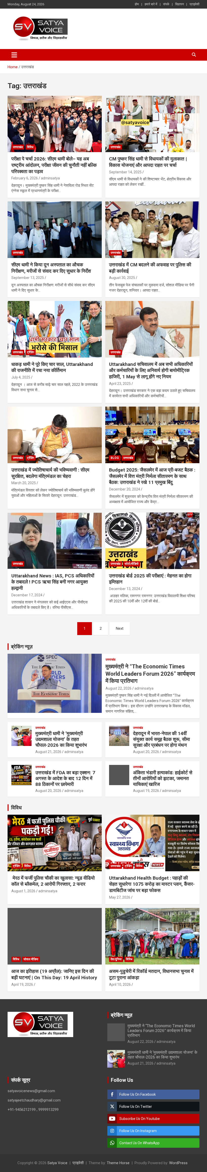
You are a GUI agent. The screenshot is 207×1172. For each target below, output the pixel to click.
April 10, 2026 (120, 984)
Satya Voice (57, 1163)
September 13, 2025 (27, 278)
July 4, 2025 (20, 377)
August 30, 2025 (122, 278)
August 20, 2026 (146, 752)
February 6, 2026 (24, 178)
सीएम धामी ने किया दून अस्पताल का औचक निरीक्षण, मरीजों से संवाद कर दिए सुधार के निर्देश (51, 268)
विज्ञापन (179, 4)
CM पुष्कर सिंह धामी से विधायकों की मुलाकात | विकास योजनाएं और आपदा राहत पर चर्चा (148, 162)
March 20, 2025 (23, 483)
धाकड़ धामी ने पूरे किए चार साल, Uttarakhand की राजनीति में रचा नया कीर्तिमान (52, 367)
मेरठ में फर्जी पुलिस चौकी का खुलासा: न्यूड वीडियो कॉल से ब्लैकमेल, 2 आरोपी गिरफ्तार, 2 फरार (53, 881)
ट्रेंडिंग (30, 352)
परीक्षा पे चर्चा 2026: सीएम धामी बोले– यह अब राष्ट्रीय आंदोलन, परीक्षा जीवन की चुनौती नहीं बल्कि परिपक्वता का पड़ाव (54, 165)
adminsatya (50, 178)
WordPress (178, 1163)
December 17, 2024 (26, 595)
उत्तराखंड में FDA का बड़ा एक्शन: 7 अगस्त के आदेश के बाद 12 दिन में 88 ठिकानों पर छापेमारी (65, 778)
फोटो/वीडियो (132, 564)
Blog (115, 458)
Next (119, 628)
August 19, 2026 (146, 791)
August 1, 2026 (23, 891)
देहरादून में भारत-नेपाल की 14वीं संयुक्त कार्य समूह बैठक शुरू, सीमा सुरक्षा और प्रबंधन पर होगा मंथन (161, 739)
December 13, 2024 (124, 589)
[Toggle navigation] (14, 55)
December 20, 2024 (124, 489)
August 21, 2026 (48, 752)
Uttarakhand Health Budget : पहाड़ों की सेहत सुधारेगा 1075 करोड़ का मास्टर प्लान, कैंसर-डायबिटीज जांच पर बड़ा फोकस (152, 884)
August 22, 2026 (119, 688)
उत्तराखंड (18, 147)
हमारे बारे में (151, 4)
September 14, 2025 (125, 172)
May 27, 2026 (119, 897)
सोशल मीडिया (30, 959)
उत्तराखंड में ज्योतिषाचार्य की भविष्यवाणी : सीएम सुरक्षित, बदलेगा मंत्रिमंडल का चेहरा (50, 473)
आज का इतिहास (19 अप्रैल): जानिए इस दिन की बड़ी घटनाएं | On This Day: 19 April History (54, 974)
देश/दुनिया (116, 959)
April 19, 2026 (22, 984)
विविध (30, 147)
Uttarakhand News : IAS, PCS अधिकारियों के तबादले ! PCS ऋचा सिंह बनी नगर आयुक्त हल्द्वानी (52, 582)
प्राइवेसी (194, 4)
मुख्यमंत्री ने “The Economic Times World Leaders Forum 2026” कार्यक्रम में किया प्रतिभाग (150, 673)
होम (137, 4)
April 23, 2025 (120, 384)
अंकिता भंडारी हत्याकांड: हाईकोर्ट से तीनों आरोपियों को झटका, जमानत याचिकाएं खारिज (162, 778)
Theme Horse (118, 1163)
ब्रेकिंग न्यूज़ (22, 647)
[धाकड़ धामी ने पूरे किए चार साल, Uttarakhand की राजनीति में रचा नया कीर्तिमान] (54, 329)
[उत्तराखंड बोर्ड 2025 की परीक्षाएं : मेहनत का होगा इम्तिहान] (152, 540)
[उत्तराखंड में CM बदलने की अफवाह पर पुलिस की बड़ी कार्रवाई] (152, 229)
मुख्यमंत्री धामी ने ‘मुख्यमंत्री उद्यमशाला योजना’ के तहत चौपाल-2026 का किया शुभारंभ (61, 739)
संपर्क (166, 4)
